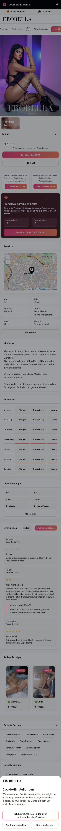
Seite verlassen (44, 825)
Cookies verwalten (16, 825)
